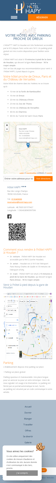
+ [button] (7, 125)
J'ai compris (22, 472)
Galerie (28, 442)
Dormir (28, 412)
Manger (28, 418)
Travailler (28, 424)
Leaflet (21, 173)
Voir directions (43, 178)
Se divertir (28, 436)
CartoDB (49, 173)
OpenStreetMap (31, 173)
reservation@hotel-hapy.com (19, 202)
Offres (28, 430)
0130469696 (16, 199)
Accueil (28, 406)
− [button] (7, 129)
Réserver (41, 470)
